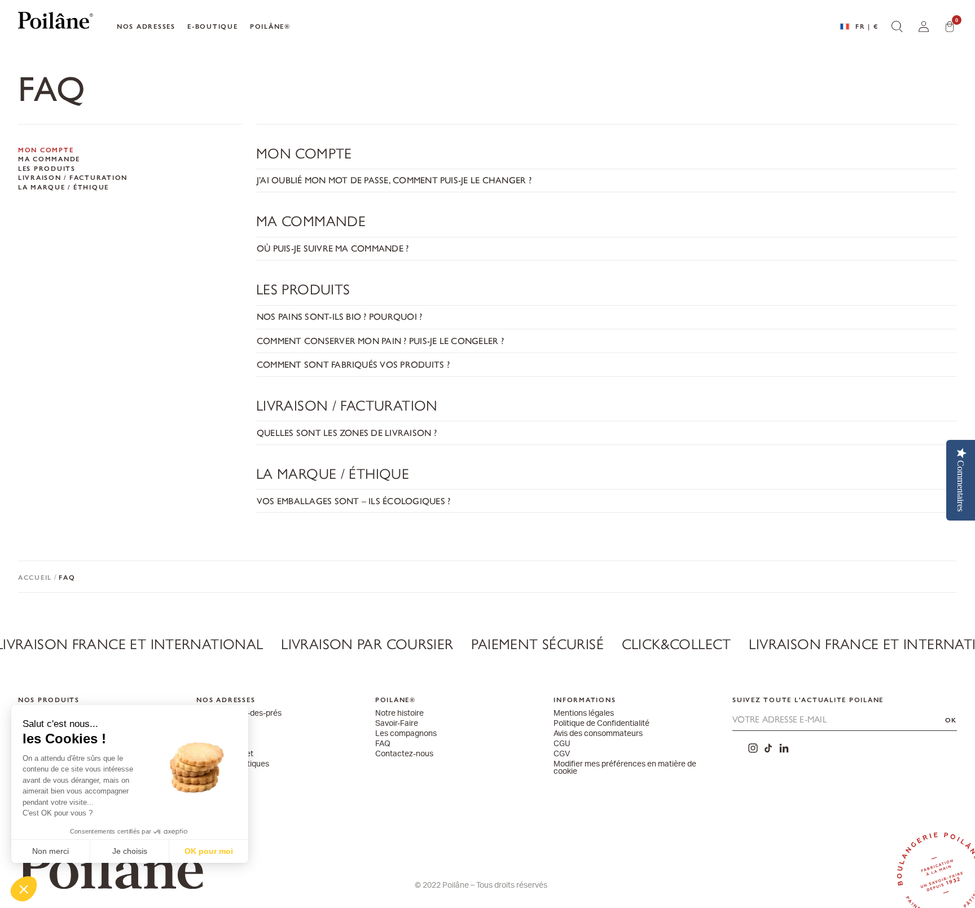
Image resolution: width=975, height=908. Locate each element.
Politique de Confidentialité (601, 724)
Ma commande (49, 159)
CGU (562, 744)
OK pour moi (209, 851)
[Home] (55, 23)
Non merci (50, 851)
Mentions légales (584, 713)
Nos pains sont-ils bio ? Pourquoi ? (339, 316)
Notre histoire (399, 713)
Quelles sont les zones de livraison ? (347, 432)
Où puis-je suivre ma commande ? (333, 248)
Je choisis (129, 851)
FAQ (382, 744)
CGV (562, 754)
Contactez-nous (404, 754)
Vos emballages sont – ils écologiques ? (353, 501)
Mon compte (46, 150)
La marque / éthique (63, 187)
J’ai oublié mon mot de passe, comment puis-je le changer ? (394, 180)
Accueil (35, 577)
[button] (23, 888)
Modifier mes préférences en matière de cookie (625, 768)
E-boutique (212, 26)
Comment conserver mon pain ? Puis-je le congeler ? (380, 341)
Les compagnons (406, 734)
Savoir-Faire (396, 724)
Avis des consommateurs (598, 734)
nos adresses (146, 26)
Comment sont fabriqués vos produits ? (353, 364)
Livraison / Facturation (73, 178)
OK (951, 720)
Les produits (47, 169)
